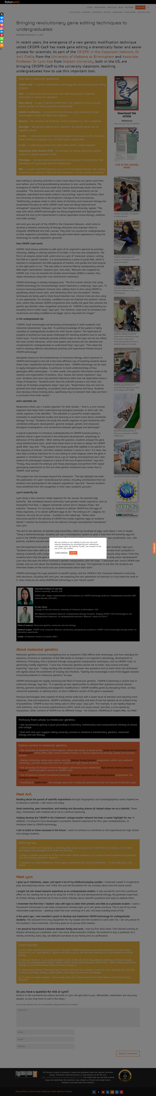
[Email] (1, 41)
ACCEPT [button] (73, 553)
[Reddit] (1, 24)
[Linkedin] (1, 31)
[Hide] (1, 49)
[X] (1, 14)
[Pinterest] (1, 35)
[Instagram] (1, 28)
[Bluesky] (1, 18)
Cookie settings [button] (61, 553)
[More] (1, 45)
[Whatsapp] (1, 38)
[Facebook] (1, 21)
